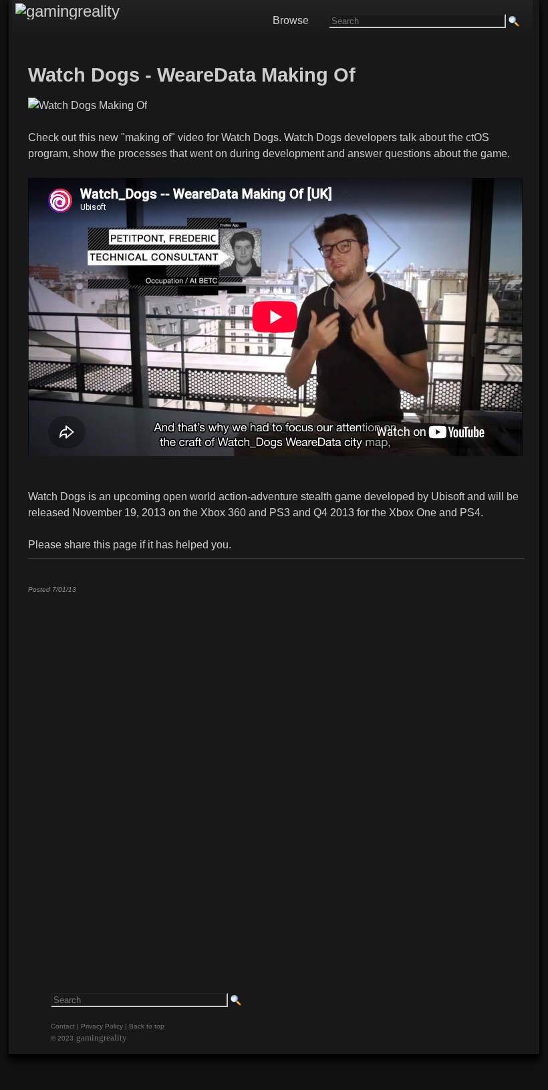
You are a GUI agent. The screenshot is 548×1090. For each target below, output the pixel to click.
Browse (291, 20)
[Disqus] (275, 770)
